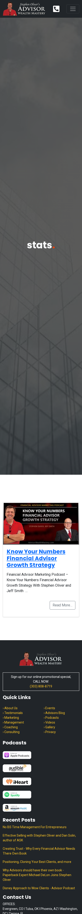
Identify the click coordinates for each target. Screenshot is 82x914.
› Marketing (11, 717)
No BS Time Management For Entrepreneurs (35, 827)
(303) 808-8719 (41, 686)
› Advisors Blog (54, 713)
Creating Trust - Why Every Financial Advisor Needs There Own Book (39, 851)
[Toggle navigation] (73, 8)
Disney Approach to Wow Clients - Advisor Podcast (39, 888)
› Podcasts (51, 717)
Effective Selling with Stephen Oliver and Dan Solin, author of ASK (39, 838)
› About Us (10, 708)
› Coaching (10, 727)
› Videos (49, 722)
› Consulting (11, 732)
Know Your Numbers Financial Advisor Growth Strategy (36, 558)
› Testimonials (13, 713)
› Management (13, 722)
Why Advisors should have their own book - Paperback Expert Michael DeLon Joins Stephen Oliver (37, 875)
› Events (49, 708)
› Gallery (49, 727)
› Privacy (50, 732)
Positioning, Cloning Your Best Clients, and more (37, 862)
